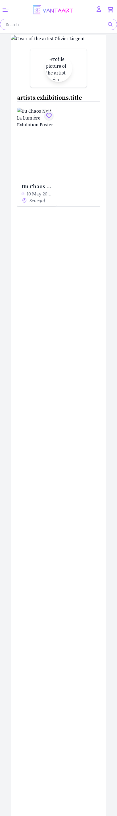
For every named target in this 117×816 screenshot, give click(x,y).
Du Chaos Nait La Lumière (37, 186)
